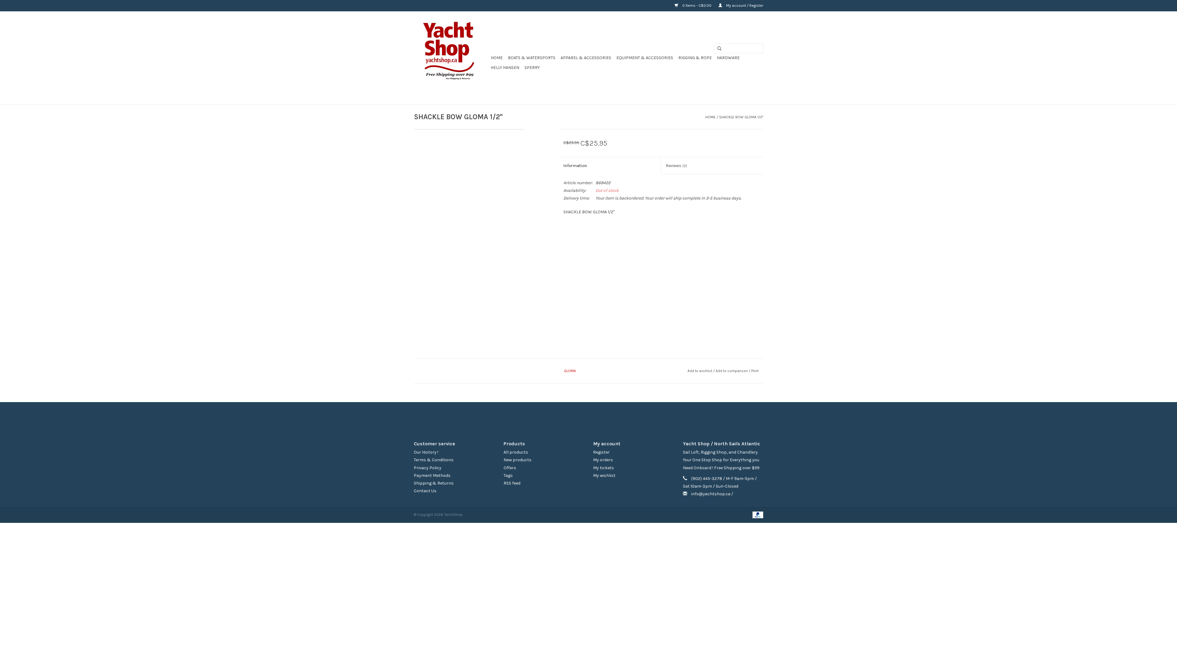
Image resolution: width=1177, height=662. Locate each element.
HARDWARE (728, 57)
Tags (508, 475)
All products (516, 452)
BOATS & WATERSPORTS (531, 57)
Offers (510, 467)
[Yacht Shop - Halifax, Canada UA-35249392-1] (451, 58)
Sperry (532, 67)
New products (517, 459)
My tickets (603, 467)
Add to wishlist (700, 371)
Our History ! (426, 452)
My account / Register (744, 5)
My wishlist (604, 475)
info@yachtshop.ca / (712, 493)
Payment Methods (432, 475)
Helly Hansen (505, 67)
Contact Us (425, 490)
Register (601, 452)
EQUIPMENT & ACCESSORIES (644, 57)
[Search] (717, 49)
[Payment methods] (756, 514)
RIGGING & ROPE (695, 57)
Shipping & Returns (434, 483)
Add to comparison (732, 371)
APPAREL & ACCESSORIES (586, 57)
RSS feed (512, 483)
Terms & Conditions (434, 459)
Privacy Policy (427, 467)
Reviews (676, 165)
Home (497, 57)
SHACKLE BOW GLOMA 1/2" (741, 117)
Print (755, 371)
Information (575, 165)
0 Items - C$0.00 (696, 5)
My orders (603, 459)
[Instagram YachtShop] (599, 416)
